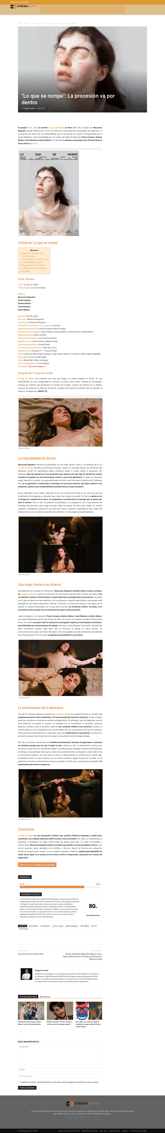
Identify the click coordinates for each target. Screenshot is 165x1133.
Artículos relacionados (28, 997)
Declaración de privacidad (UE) (69, 1131)
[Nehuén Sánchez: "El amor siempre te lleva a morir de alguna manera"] (60, 1011)
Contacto (125, 1131)
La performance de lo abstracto (33, 268)
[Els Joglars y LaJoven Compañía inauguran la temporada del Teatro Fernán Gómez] (89, 1011)
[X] (26, 119)
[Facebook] (20, 119)
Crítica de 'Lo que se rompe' (31, 253)
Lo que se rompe (57, 926)
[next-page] (23, 1031)
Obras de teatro (37, 23)
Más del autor (45, 997)
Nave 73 (33, 143)
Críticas (26, 23)
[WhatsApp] (42, 119)
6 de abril (32, 127)
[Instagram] (37, 985)
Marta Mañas (85, 926)
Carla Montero (45, 926)
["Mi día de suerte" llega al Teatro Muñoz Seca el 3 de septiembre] (31, 1011)
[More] (48, 119)
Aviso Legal (103, 1131)
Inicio (20, 23)
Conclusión (24, 271)
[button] (136, 2)
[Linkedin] (31, 119)
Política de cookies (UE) (89, 1131)
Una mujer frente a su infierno (32, 265)
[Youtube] (95, 1118)
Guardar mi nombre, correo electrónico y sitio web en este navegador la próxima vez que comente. (60, 1082)
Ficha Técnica (29, 256)
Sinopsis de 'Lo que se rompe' (35, 259)
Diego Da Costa (29, 108)
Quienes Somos (114, 1131)
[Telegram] (37, 119)
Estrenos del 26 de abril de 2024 (30, 954)
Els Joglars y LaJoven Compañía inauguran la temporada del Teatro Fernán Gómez (88, 1024)
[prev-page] (19, 1031)
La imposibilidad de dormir (31, 262)
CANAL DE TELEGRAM (45, 864)
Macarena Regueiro (72, 926)
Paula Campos (23, 929)
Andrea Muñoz (33, 926)
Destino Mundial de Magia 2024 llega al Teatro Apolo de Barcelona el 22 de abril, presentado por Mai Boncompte (82, 956)
